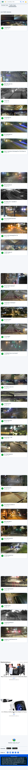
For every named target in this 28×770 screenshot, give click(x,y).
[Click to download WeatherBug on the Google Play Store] (14, 749)
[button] (26, 757)
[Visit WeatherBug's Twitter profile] (7, 752)
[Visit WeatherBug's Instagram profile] (15, 752)
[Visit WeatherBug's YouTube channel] (10, 752)
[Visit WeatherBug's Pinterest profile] (18, 752)
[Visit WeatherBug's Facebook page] (13, 752)
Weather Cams (4, 5)
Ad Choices (15, 764)
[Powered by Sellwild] (25, 662)
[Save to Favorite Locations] (5, 2)
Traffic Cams (12, 5)
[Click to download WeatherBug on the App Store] (8, 749)
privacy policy (17, 761)
